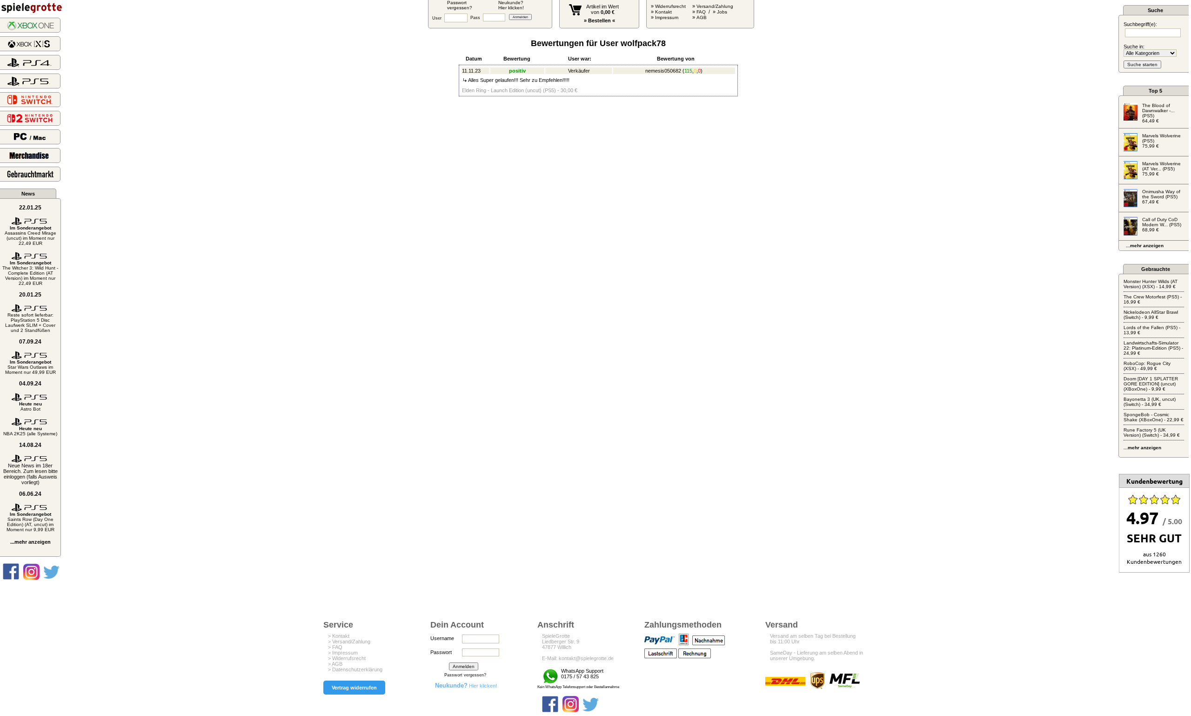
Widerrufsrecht (670, 6)
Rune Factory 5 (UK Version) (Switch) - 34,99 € (1152, 432)
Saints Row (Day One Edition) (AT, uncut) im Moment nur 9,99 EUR (30, 522)
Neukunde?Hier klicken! (511, 5)
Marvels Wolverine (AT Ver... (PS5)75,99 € (1161, 168)
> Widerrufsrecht (347, 658)
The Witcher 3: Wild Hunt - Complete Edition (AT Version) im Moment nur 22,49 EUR (30, 273)
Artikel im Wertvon (602, 9)
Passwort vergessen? (465, 675)
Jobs (722, 11)
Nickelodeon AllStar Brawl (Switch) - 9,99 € (1151, 315)
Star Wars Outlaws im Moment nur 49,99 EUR (30, 367)
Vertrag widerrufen (354, 687)
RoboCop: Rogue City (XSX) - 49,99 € (1147, 366)
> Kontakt (338, 636)
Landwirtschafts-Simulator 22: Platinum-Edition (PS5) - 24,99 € (1153, 348)
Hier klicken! (466, 686)
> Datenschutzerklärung (355, 669)
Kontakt (663, 11)
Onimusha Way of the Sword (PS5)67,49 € (1161, 196)
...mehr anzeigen (30, 542)
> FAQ (335, 647)
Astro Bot (30, 406)
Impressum (666, 17)
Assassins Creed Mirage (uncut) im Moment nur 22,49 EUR (30, 235)
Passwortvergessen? (459, 5)
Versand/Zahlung (714, 6)
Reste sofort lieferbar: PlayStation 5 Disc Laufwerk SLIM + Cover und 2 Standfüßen (30, 322)
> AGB (335, 664)
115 (688, 71)
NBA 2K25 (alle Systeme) (30, 431)
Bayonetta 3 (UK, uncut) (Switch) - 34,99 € (1150, 402)
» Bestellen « (599, 20)
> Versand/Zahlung (349, 641)
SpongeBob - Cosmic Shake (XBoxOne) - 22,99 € (1154, 417)
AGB (701, 17)
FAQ (701, 11)
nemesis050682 (663, 71)
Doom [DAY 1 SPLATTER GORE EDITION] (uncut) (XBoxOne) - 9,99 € (1151, 384)
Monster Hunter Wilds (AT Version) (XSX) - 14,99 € (1151, 284)
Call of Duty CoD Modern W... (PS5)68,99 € (1161, 224)
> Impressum (343, 652)
